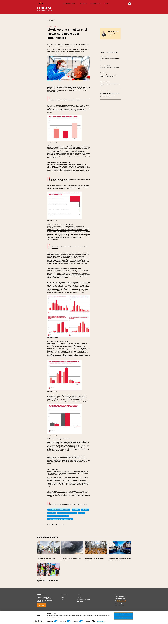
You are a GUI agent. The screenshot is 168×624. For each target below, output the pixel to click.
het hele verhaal (66, 180)
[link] (48, 551)
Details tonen (100, 621)
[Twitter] (63, 524)
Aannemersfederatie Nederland (55, 151)
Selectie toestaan (123, 617)
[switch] (68, 621)
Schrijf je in (41, 605)
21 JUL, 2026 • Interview (105, 72)
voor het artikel (55, 247)
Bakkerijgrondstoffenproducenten (74, 398)
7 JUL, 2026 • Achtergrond (105, 91)
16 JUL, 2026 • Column (104, 81)
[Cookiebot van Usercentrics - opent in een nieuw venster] (38, 621)
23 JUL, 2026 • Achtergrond (105, 65)
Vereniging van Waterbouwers (67, 357)
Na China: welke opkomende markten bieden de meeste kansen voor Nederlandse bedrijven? (109, 95)
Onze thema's (83, 3)
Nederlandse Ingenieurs (53, 398)
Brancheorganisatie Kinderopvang (63, 169)
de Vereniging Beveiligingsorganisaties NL (74, 456)
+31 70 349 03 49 (121, 601)
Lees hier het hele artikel (74, 100)
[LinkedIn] (59, 524)
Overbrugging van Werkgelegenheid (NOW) (72, 254)
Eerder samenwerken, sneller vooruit (109, 67)
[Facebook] (56, 524)
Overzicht (51, 20)
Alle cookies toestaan (123, 614)
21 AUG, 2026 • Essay (104, 56)
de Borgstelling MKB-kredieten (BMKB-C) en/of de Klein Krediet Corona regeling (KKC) (68, 229)
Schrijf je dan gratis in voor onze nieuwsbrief (77, 504)
